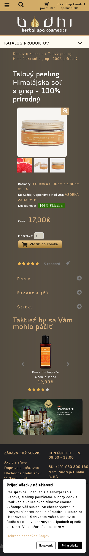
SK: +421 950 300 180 (68, 466)
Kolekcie (36, 54)
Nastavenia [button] (46, 545)
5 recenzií (52, 264)
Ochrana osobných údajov (28, 536)
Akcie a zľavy (15, 462)
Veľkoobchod (15, 478)
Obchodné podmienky (22, 473)
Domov (19, 54)
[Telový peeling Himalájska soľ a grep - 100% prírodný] (65, 111)
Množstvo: (26, 236)
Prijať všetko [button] (70, 545)
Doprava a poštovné (21, 467)
